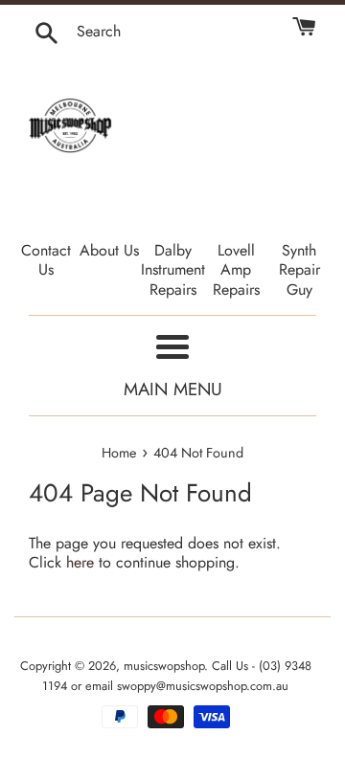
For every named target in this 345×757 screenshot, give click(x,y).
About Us (109, 250)
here (80, 562)
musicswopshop (164, 666)
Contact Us (46, 260)
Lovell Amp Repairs (236, 270)
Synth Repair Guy (299, 270)
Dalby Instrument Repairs (173, 270)
